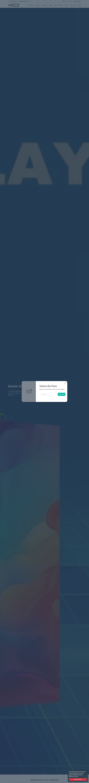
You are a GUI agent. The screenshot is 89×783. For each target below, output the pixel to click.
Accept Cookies (78, 779)
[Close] (65, 383)
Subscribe (62, 394)
